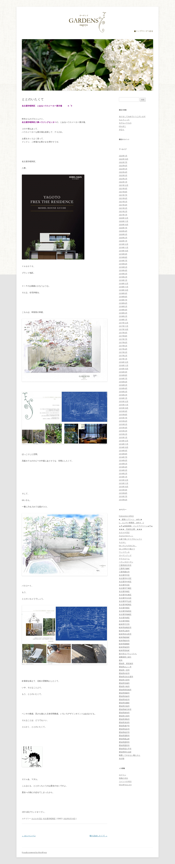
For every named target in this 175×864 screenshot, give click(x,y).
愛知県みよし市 (125, 667)
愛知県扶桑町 (124, 703)
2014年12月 (123, 441)
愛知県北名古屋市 (126, 676)
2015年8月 (123, 414)
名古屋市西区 (124, 621)
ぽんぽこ (122, 126)
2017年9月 (123, 332)
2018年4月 (123, 309)
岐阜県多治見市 (125, 634)
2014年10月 (123, 447)
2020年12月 (123, 218)
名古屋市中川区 (125, 578)
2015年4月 (123, 427)
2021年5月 (123, 201)
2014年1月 (123, 477)
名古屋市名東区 (125, 594)
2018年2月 (123, 316)
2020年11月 (123, 221)
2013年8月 (123, 493)
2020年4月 (123, 231)
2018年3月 (123, 313)
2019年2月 (123, 277)
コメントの (125, 781)
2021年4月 (123, 205)
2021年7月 (123, 195)
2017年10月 (123, 329)
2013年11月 (123, 483)
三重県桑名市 (124, 572)
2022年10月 (123, 159)
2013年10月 (123, 486)
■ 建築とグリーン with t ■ (130, 519)
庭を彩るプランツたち (128, 653)
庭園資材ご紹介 (125, 657)
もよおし (122, 542)
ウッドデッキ (124, 552)
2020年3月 (123, 234)
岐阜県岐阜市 (124, 640)
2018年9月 (123, 293)
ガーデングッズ (125, 555)
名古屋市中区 (124, 575)
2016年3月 (123, 391)
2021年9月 (123, 188)
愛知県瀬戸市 (124, 726)
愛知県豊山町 (124, 739)
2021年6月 (123, 198)
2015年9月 (123, 411)
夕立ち (121, 129)
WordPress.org (125, 784)
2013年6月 (123, 499)
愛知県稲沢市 (124, 732)
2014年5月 (123, 463)
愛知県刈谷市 (124, 673)
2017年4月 (123, 349)
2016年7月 (123, 378)
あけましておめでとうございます (132, 116)
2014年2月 (123, 473)
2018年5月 (123, 306)
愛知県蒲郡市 (124, 735)
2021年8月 (123, 192)
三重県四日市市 (125, 565)
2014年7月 (123, 457)
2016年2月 (123, 395)
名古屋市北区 (124, 585)
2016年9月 (123, 372)
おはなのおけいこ (126, 536)
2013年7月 (123, 496)
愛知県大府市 (124, 680)
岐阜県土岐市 (124, 631)
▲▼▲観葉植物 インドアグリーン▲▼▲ (136, 526)
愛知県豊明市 (124, 742)
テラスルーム (124, 558)
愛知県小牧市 (124, 686)
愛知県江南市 (124, 716)
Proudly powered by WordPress (34, 852)
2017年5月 (123, 346)
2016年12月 (123, 362)
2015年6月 (123, 421)
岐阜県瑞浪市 (124, 647)
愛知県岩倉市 (124, 696)
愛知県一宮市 (124, 670)
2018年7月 (123, 300)
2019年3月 (123, 273)
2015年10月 (123, 408)
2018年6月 (123, 303)
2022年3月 (123, 175)
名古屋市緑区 (124, 617)
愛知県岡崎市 (124, 693)
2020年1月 (123, 241)
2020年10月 (123, 224)
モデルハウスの (125, 123)
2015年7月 (123, 418)
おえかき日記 (37, 818)
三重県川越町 (124, 568)
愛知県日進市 (124, 706)
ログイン (122, 775)
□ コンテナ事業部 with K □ (131, 522)
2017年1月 (123, 359)
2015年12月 (123, 401)
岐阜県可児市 (124, 624)
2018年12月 (123, 283)
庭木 (120, 660)
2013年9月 (123, 490)
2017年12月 (123, 323)
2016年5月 (123, 385)
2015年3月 (123, 431)
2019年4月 (123, 270)
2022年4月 (123, 172)
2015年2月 (123, 434)
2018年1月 (123, 319)
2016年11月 (123, 365)
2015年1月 (123, 437)
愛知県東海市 (124, 712)
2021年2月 (123, 211)
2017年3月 (123, 352)
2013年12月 (123, 480)
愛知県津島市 (124, 719)
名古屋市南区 (124, 591)
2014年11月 (123, 444)
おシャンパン (29, 835)
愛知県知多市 (124, 729)
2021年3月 (123, 208)
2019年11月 (123, 247)
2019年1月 (123, 280)
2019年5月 (123, 267)
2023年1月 (123, 156)
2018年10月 (123, 290)
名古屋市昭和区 (49, 818)
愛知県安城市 (124, 683)
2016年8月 (123, 375)
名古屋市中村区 (125, 581)
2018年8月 (123, 296)
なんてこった (124, 119)
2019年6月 (123, 264)
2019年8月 (123, 257)
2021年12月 (123, 185)
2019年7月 (123, 260)
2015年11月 (123, 404)
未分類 (121, 758)
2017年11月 (123, 326)
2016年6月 (123, 382)
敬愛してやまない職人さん (129, 755)
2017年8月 (123, 336)
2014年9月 (123, 450)
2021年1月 (123, 214)
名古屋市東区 (124, 608)
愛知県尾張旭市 (125, 689)
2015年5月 (123, 424)
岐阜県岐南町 (124, 637)
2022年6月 (123, 165)
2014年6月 (123, 460)
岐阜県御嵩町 (124, 644)
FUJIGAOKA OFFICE (126, 516)
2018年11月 (123, 287)
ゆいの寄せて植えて (127, 549)
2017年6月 (123, 342)
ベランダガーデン (126, 562)
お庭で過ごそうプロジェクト (130, 539)
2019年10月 (123, 251)
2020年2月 (123, 237)
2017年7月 (123, 339)
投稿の (123, 778)
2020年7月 (123, 228)
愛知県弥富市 (124, 699)
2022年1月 (123, 182)
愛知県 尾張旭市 (126, 663)
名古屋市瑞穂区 (125, 614)
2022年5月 (123, 169)
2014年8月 (123, 454)
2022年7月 (123, 162)
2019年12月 (123, 244)
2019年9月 (123, 254)
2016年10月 (123, 368)
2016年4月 (123, 388)
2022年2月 (123, 178)
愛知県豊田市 (124, 745)
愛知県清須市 (124, 722)
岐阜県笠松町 (124, 650)
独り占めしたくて (98, 835)
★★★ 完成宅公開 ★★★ (130, 529)
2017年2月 (123, 355)
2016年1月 (123, 398)
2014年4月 (123, 467)
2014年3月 (123, 470)
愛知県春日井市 (125, 709)
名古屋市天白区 (125, 598)
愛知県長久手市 (125, 748)
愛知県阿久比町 (125, 752)
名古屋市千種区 (125, 588)
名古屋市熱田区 (125, 611)
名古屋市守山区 (125, 601)
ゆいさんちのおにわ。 (128, 545)
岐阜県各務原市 (125, 627)
